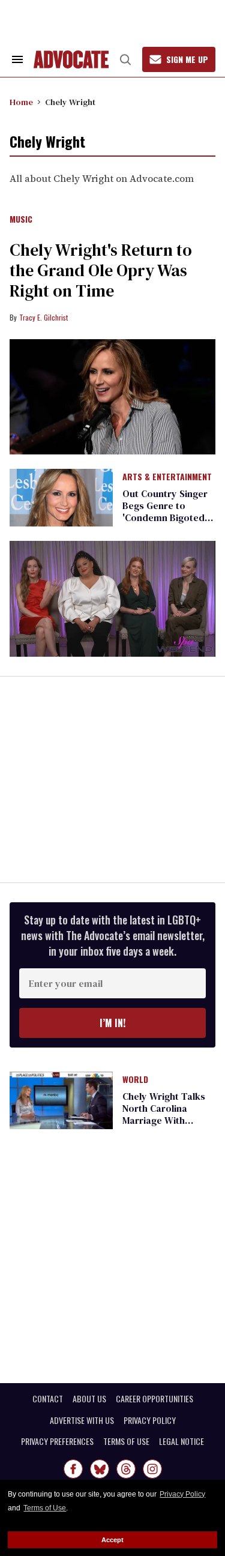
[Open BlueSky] (99, 1469)
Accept (112, 1539)
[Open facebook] (73, 1469)
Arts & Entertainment (167, 477)
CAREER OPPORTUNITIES (154, 1399)
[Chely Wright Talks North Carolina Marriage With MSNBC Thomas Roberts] (61, 1100)
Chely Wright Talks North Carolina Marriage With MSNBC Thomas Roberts (163, 1120)
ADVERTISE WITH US (82, 1420)
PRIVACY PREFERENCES (57, 1441)
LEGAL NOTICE (181, 1441)
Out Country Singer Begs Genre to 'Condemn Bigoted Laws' (165, 511)
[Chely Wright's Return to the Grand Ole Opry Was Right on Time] (112, 397)
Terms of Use (44, 1508)
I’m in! (112, 1023)
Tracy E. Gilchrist (43, 317)
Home (21, 102)
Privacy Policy (182, 1494)
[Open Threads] (126, 1469)
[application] (112, 599)
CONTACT (47, 1399)
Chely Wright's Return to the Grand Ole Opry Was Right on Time (101, 270)
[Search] (125, 59)
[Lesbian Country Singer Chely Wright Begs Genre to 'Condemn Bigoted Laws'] (61, 497)
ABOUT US (89, 1399)
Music (21, 219)
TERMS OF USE (126, 1441)
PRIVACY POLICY (150, 1420)
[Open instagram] (152, 1469)
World (135, 1080)
